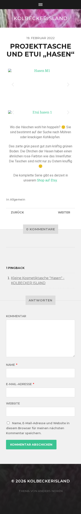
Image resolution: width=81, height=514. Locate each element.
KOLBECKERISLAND (41, 18)
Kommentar (16, 316)
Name (11, 365)
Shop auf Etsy (47, 180)
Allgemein (17, 199)
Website (13, 403)
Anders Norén (50, 491)
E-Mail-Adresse (20, 384)
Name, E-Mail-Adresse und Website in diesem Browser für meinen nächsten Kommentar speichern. (38, 428)
